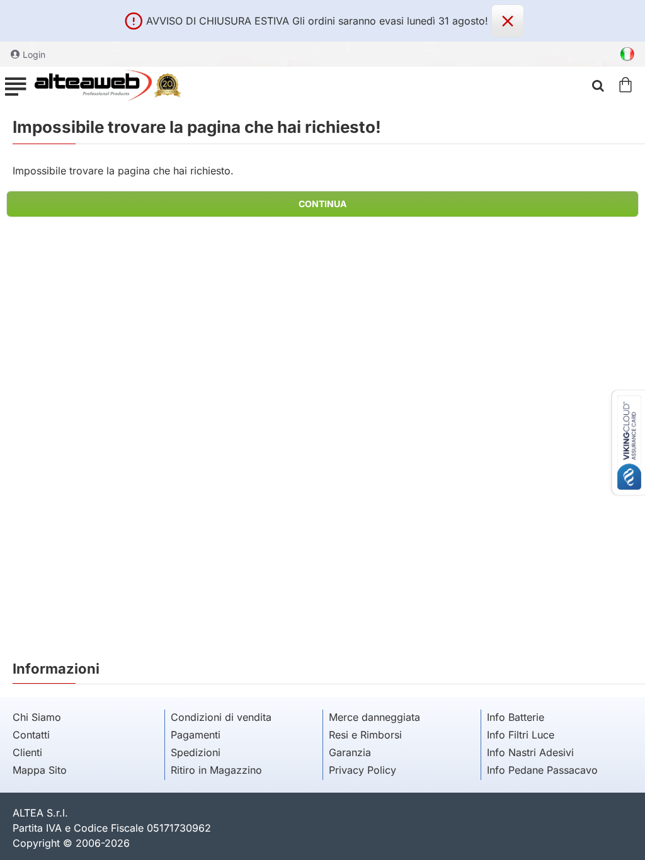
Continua (322, 203)
